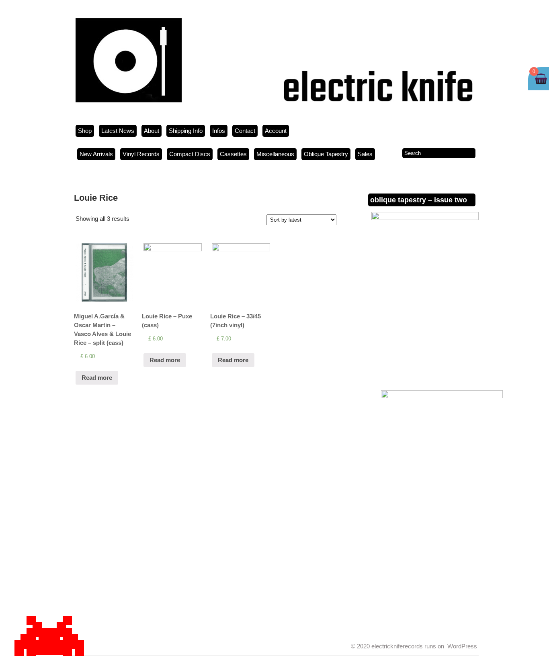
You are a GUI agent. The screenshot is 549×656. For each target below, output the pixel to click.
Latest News (117, 130)
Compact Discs (189, 154)
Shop (85, 130)
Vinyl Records (141, 154)
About (151, 130)
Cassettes (233, 154)
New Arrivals (96, 154)
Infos (218, 130)
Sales (365, 154)
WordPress (462, 646)
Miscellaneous (275, 154)
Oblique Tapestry (326, 154)
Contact (245, 130)
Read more (97, 377)
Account (276, 130)
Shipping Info (186, 130)
